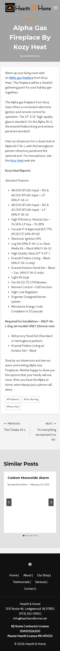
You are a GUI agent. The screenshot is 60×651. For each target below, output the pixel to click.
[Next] (51, 502)
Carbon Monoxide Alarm (28, 478)
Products (30, 19)
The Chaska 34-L (15, 427)
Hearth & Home (19, 484)
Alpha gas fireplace (21, 78)
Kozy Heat (17, 160)
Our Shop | (44, 575)
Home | (14, 575)
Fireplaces (13, 399)
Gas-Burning (31, 399)
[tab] (23, 535)
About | (28, 575)
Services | (41, 582)
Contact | (30, 589)
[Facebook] (30, 564)
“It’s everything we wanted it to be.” (46, 431)
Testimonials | (22, 582)
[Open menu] (55, 7)
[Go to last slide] (9, 502)
